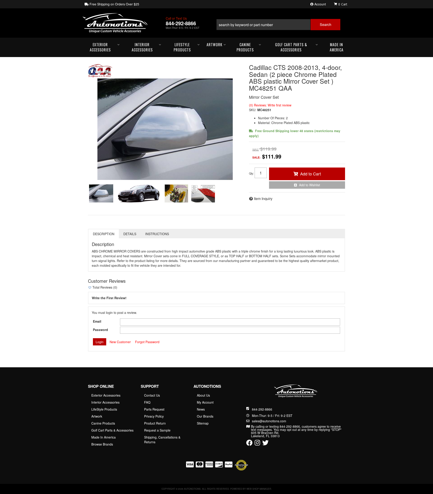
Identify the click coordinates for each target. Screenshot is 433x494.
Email (97, 321)
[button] (278, 23)
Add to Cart (310, 174)
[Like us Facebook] (249, 443)
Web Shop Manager (258, 488)
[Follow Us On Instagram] (257, 443)
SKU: (252, 110)
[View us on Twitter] (265, 443)
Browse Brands (102, 444)
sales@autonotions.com (269, 421)
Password (100, 329)
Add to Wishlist (309, 185)
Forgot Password (147, 342)
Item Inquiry (263, 198)
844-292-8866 (262, 409)
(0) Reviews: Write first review (270, 105)
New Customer (120, 342)
